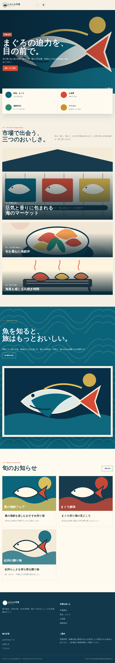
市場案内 (63, 610)
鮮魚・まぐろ (65, 614)
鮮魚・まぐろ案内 (10, 68)
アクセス (5, 648)
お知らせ (5, 644)
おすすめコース (8, 640)
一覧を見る (107, 468)
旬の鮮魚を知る (9, 355)
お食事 (62, 619)
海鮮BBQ (63, 623)
